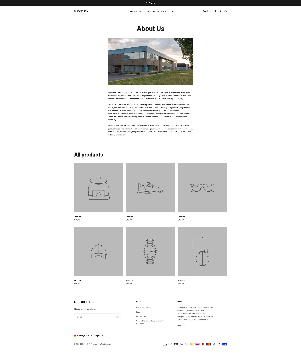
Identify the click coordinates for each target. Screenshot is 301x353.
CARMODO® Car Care (155, 11)
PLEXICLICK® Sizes (134, 11)
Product (77, 216)
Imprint (139, 312)
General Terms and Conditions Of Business (149, 322)
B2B (172, 11)
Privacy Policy (142, 316)
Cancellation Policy (144, 307)
